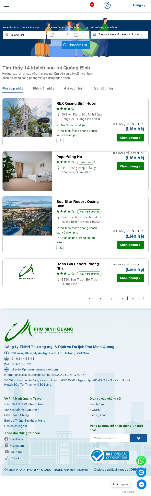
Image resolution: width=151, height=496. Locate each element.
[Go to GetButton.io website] (128, 492)
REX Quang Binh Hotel (76, 103)
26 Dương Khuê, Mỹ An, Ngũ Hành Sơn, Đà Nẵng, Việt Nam (50, 353)
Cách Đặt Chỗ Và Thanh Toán (24, 404)
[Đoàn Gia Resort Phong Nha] (27, 273)
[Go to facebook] (141, 484)
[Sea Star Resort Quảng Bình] (27, 216)
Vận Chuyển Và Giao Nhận (21, 409)
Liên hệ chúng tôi (15, 426)
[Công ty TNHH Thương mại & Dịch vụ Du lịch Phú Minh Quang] (38, 330)
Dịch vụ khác (98, 415)
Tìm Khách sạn (77, 44)
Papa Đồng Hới (70, 156)
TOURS (95, 409)
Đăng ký (139, 5)
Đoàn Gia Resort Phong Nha (77, 266)
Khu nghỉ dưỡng (89, 211)
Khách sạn (86, 162)
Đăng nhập (120, 5)
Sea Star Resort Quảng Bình (77, 203)
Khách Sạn (97, 404)
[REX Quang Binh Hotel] (27, 117)
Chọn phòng (129, 137)
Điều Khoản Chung (16, 415)
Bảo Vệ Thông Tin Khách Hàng (24, 420)
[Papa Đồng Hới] (27, 171)
